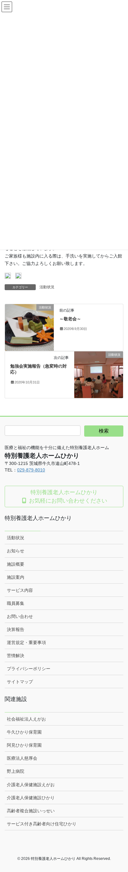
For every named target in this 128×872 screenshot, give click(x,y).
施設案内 (15, 577)
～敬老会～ (70, 318)
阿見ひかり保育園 (24, 745)
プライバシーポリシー (28, 668)
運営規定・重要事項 (26, 642)
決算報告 (15, 629)
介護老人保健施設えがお (31, 784)
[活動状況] (29, 326)
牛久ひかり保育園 (24, 732)
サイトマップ (20, 681)
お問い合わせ (20, 616)
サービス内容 (20, 590)
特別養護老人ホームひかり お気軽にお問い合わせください (67, 496)
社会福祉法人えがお (26, 719)
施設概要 (15, 564)
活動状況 (46, 287)
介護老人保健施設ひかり (31, 797)
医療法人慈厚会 (22, 758)
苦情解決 (15, 655)
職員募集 (15, 603)
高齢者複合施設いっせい (31, 810)
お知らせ (15, 550)
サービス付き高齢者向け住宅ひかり (41, 823)
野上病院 (15, 771)
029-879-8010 (31, 469)
